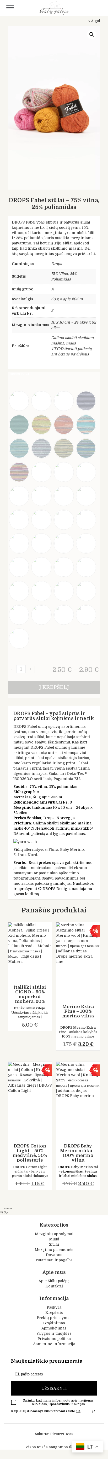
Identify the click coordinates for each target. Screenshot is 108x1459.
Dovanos (54, 1254)
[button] (91, 34)
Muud (54, 1239)
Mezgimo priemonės (54, 1249)
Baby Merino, (72, 849)
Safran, (19, 855)
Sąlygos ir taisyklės (54, 1333)
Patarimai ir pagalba (54, 1260)
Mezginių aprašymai (54, 1234)
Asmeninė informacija (54, 1344)
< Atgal (94, 21)
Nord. (33, 855)
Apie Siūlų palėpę (54, 1281)
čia (78, 1411)
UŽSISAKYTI (54, 1388)
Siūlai (54, 1244)
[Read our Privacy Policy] (94, 1411)
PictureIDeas (61, 1434)
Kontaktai (54, 1286)
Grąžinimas (54, 1323)
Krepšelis (54, 1312)
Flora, (53, 849)
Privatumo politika (54, 1339)
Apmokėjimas (54, 1328)
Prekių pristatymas (54, 1318)
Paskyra (54, 1307)
